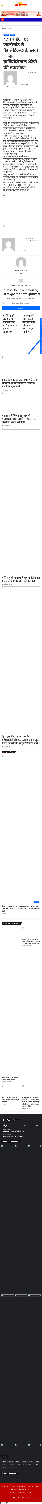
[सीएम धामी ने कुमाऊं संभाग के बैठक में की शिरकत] (11, 1001)
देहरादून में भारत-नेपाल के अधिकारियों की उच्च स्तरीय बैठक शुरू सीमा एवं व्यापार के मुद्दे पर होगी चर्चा (20, 740)
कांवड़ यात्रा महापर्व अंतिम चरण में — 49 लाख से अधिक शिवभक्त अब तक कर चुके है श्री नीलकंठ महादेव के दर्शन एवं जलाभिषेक (30, 1102)
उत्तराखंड (10, 29)
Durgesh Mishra (21, 85)
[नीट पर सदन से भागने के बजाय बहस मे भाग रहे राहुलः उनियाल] (11, 1090)
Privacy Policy (20, 1492)
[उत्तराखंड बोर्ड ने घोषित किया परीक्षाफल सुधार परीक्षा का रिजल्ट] (21, 1447)
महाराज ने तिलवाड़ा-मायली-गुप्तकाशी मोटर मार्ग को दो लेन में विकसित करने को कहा (19, 419)
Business (10, 1461)
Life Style (11, 1464)
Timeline (30, 1464)
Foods (37, 1461)
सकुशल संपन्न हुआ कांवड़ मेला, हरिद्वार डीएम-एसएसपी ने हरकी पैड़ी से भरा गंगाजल (31, 941)
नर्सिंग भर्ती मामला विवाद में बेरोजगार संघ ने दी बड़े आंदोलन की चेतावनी (21, 579)
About (4, 1461)
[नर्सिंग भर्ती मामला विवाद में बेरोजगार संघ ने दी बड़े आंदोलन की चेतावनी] (21, 502)
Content (31, 1461)
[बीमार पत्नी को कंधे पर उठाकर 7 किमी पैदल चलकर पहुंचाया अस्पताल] (7, 1447)
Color (24, 1461)
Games (4, 1464)
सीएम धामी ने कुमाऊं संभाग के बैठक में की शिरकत (10, 1078)
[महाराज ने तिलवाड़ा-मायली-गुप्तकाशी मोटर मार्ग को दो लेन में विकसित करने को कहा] (21, 403)
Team (18, 1464)
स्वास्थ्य (12, 34)
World (4, 1468)
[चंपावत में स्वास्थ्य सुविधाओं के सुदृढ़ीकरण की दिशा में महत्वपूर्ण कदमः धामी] (21, 1298)
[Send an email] (27, 85)
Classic (18, 1461)
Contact (29, 1492)
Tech (24, 1464)
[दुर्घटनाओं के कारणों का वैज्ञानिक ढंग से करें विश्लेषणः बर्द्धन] (34, 1298)
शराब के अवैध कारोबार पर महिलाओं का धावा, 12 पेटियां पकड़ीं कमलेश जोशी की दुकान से (20, 383)
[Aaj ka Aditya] (21, 5)
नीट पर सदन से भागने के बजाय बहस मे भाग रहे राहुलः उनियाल (10, 1100)
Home (5, 29)
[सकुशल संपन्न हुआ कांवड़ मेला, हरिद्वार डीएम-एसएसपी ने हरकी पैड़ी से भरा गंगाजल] (31, 932)
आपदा (9, 1468)
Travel (37, 1464)
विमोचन (15, 1468)
